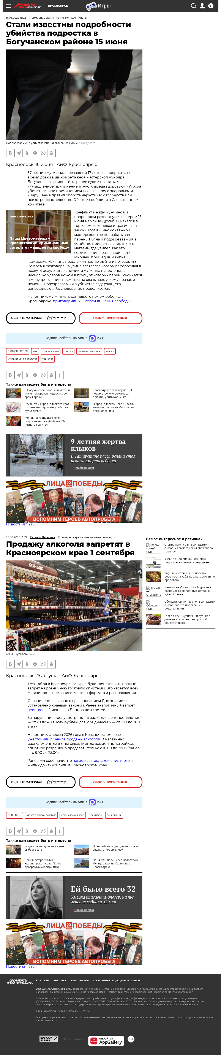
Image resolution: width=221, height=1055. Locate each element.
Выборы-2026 (79, 980)
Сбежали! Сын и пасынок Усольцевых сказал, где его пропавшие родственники (189, 605)
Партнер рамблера (73, 1039)
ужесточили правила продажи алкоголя (64, 739)
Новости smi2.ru (20, 524)
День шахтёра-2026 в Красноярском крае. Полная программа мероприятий (44, 863)
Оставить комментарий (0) (110, 318)
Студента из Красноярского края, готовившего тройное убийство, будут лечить (47, 407)
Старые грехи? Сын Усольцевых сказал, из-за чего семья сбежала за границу (188, 548)
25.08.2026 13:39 (16, 537)
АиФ (32, 654)
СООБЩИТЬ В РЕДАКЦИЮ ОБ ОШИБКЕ (116, 980)
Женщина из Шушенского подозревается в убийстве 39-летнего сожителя (45, 421)
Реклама (60, 980)
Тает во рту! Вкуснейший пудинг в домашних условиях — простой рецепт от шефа (187, 619)
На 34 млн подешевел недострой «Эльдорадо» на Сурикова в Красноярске (115, 863)
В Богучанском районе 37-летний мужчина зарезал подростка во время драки (47, 393)
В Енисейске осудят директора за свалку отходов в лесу (115, 848)
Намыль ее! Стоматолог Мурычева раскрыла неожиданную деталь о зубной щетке (187, 591)
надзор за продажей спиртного (101, 761)
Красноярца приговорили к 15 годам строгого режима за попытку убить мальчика (113, 393)
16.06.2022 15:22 (16, 17)
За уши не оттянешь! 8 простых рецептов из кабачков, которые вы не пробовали (189, 576)
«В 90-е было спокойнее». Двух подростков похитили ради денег (187, 560)
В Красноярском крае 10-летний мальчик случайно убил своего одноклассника (114, 407)
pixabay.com (87, 143)
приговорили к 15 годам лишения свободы (91, 301)
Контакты (42, 980)
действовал (38, 710)
